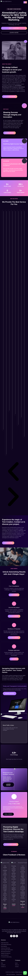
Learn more (9, 693)
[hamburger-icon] (25, 2)
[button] (13, 471)
